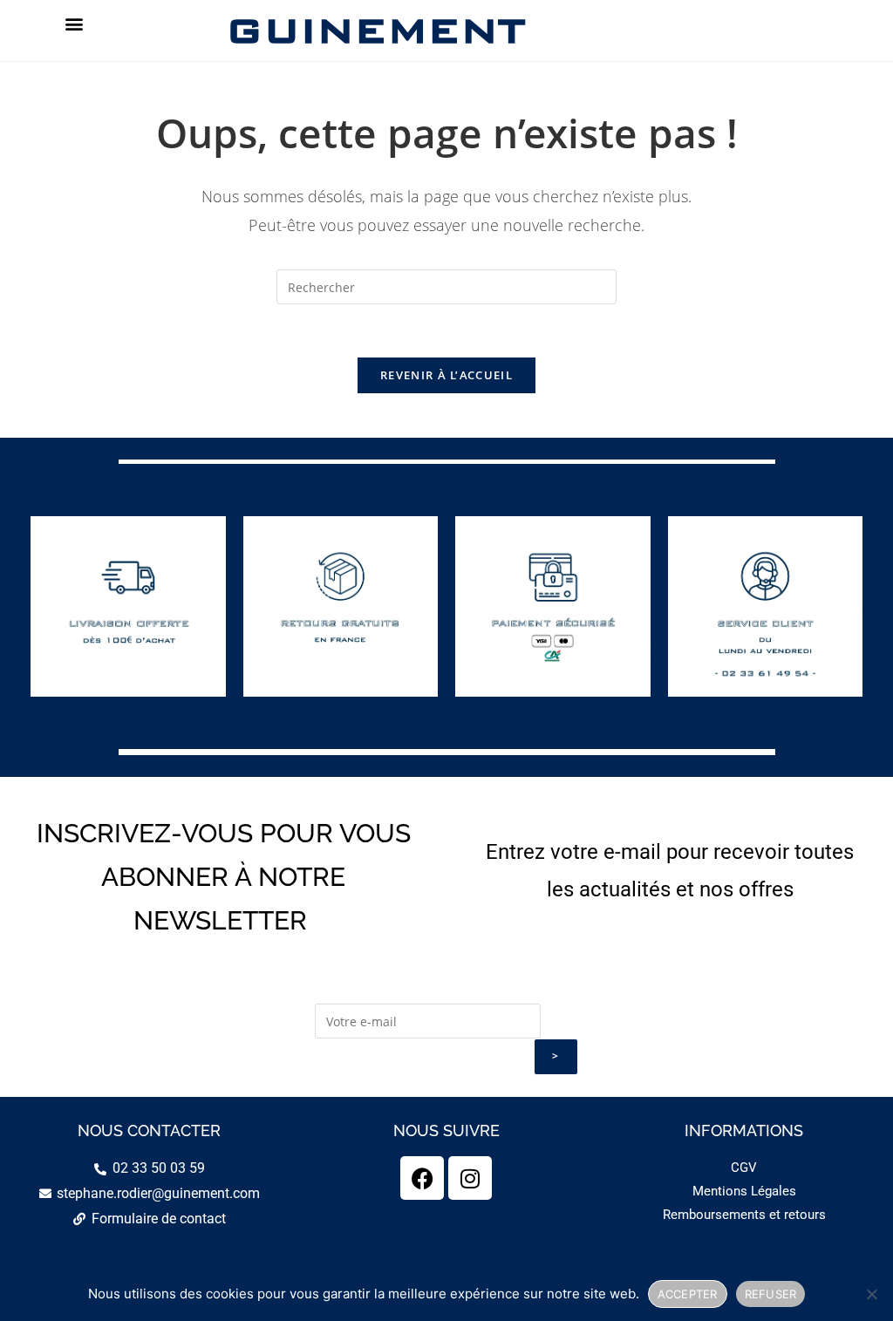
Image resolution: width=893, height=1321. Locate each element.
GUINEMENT (375, 30)
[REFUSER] (871, 1294)
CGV (744, 1167)
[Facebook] (422, 1178)
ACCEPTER (688, 1294)
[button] (74, 23)
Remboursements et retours (744, 1214)
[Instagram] (470, 1178)
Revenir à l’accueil (446, 375)
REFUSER (771, 1294)
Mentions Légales (744, 1191)
